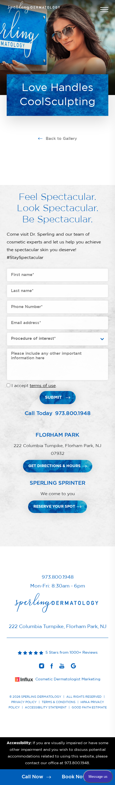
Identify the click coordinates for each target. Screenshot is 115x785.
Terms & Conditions (58, 702)
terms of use (43, 386)
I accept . (34, 386)
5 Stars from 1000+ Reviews (70, 652)
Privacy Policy (24, 702)
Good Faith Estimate (89, 707)
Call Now (33, 777)
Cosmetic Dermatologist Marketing (67, 679)
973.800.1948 (73, 413)
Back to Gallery (60, 139)
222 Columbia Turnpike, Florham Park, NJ (57, 626)
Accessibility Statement (46, 707)
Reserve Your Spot (54, 506)
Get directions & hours (54, 466)
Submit (53, 397)
